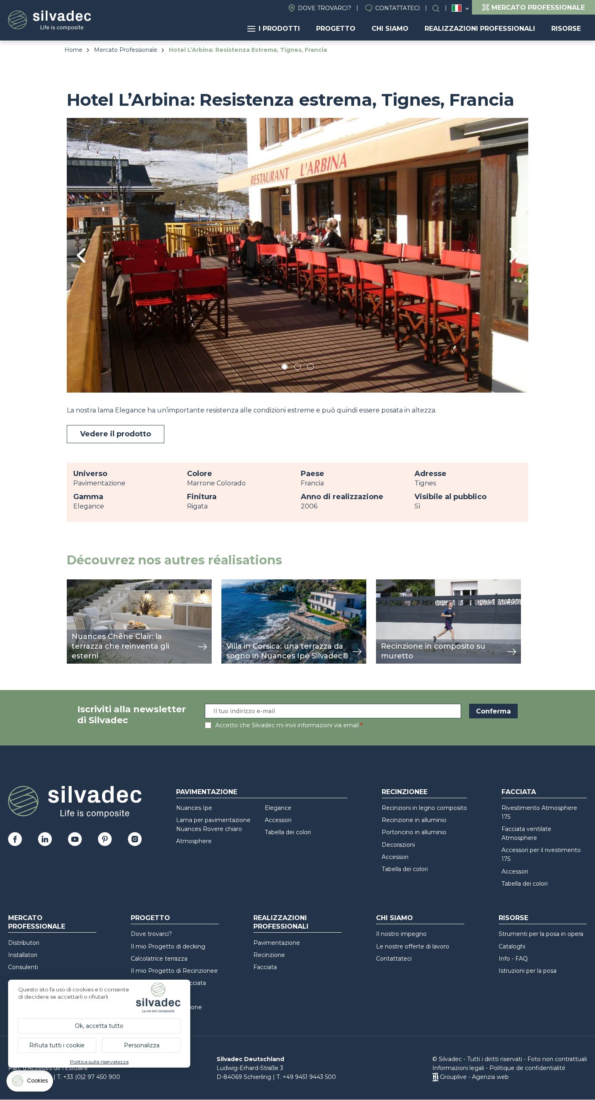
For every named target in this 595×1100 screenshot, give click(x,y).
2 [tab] (297, 368)
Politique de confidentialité (527, 1068)
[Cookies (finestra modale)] (30, 1083)
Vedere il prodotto (115, 433)
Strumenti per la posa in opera (541, 934)
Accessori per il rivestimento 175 (541, 854)
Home (73, 49)
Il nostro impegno (401, 934)
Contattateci (397, 8)
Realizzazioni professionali (480, 28)
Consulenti (23, 967)
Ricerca (440, 8)
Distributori (23, 942)
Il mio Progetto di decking (168, 946)
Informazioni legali (458, 1068)
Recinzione (269, 955)
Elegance (278, 808)
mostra (78, 583)
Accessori (278, 820)
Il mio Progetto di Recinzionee (174, 970)
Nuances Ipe (194, 808)
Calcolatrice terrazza (159, 958)
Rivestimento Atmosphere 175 (539, 812)
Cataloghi (512, 946)
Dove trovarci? (324, 8)
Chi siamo (390, 28)
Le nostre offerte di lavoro (412, 946)
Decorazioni (398, 844)
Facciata (519, 792)
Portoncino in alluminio (414, 832)
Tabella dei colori (288, 832)
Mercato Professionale (125, 49)
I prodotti (279, 28)
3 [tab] (310, 368)
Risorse (566, 28)
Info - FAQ (513, 958)
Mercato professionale (36, 922)
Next (513, 255)
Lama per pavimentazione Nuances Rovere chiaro (213, 824)
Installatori (22, 955)
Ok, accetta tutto (99, 1026)
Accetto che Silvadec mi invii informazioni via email (287, 725)
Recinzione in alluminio (414, 820)
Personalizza (141, 1045)
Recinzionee (404, 792)
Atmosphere (194, 841)
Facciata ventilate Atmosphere (526, 833)
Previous (81, 255)
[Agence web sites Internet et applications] (435, 1077)
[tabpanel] (297, 255)
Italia (456, 8)
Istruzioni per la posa (528, 970)
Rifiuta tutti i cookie (57, 1045)
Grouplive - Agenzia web (474, 1077)
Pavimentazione (206, 792)
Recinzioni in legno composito (424, 808)
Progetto (335, 28)
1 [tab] (284, 368)
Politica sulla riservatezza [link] (99, 1062)
